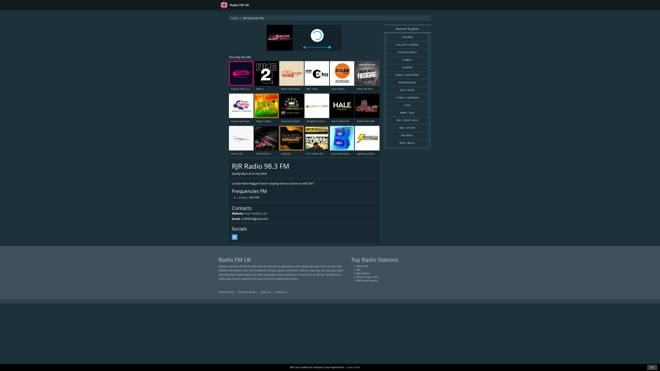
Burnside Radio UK (342, 153)
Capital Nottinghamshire (245, 121)
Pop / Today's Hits (407, 120)
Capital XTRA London (243, 89)
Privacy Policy (226, 292)
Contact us (281, 292)
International (407, 82)
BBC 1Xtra (312, 89)
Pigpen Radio (263, 121)
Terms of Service (247, 292)
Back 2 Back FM (340, 121)
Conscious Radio (290, 121)
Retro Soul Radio (290, 89)
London (242, 197)
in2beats (286, 153)
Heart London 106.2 (367, 277)
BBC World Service (367, 280)
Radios (235, 18)
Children (407, 37)
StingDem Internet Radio (320, 121)
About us (266, 292)
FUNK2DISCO (263, 153)
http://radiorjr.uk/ (255, 213)
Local (407, 105)
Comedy (407, 59)
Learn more (353, 367)
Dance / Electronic (407, 75)
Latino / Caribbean (407, 97)
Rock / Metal (407, 143)
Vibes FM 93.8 (364, 89)
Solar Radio (338, 89)
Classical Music (407, 52)
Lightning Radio (366, 153)
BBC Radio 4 (363, 273)
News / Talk (407, 112)
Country (407, 67)
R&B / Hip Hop (407, 127)
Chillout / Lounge (407, 44)
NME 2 (259, 89)
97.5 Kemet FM (314, 153)
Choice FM (237, 153)
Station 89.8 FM (365, 121)
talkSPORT (362, 266)
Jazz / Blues (407, 90)
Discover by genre (407, 28)
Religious (407, 135)
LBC (358, 269)
